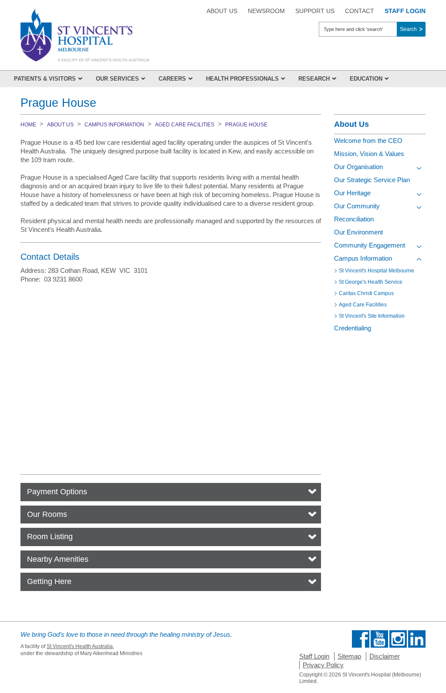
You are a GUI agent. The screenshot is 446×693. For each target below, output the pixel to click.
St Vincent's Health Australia (80, 646)
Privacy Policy (323, 665)
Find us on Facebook (360, 639)
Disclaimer (384, 656)
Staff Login (314, 656)
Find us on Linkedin (417, 639)
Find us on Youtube (379, 639)
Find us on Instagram (398, 639)
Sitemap (349, 656)
